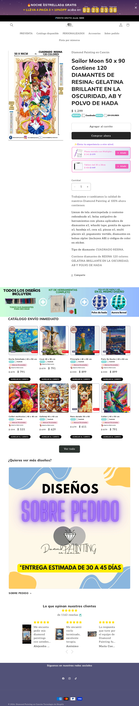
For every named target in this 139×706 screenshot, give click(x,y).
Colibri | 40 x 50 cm (110, 419)
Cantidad (76, 180)
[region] (69, 7)
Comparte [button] (79, 275)
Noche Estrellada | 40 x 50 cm (23, 362)
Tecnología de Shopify (53, 704)
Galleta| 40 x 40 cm (49, 419)
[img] (69, 610)
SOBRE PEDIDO (18, 593)
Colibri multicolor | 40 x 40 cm (23, 419)
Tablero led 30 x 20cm (95, 165)
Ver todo (69, 449)
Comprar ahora (101, 135)
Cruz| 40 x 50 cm (47, 359)
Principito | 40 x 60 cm (81, 362)
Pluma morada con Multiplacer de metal (99, 151)
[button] (11, 25)
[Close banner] (136, 8)
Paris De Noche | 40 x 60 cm (114, 362)
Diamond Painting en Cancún (29, 704)
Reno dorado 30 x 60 (80, 419)
